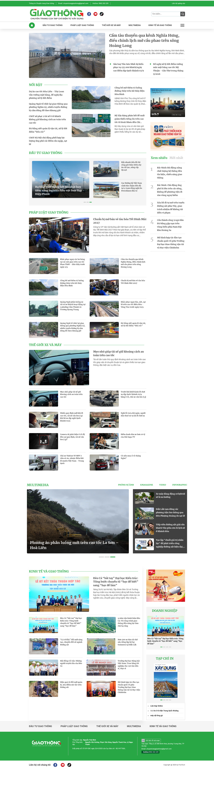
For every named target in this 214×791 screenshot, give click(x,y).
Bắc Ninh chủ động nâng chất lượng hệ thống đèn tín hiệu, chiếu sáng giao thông (169, 172)
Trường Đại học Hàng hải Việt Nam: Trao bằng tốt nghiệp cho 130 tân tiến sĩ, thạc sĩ (129, 665)
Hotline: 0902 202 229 (100, 3)
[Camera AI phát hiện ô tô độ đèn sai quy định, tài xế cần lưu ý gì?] (43, 441)
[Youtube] (95, 14)
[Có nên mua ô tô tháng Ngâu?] (104, 462)
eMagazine (146, 484)
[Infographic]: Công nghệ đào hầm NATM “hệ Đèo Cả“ (76, 545)
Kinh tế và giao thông (49, 571)
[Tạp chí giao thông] (56, 14)
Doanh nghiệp (164, 611)
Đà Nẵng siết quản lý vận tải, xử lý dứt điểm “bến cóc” (48, 130)
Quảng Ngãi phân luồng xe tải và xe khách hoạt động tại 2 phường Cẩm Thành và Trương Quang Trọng (72, 306)
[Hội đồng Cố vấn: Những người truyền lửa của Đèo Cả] (43, 668)
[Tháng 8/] (165, 681)
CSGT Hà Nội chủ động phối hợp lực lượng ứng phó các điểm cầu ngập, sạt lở (48, 141)
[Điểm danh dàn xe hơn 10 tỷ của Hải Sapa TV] (104, 441)
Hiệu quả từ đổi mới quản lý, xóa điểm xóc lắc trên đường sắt (71, 684)
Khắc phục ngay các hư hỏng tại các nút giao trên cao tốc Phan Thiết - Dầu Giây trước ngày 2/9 (72, 263)
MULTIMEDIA (135, 25)
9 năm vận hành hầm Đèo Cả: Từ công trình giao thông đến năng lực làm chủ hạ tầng (129, 622)
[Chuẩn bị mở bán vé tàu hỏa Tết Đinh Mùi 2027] (59, 235)
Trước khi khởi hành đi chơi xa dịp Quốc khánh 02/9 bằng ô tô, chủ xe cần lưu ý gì (133, 394)
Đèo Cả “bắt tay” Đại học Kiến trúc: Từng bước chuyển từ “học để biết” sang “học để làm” (115, 582)
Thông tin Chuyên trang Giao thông (41, 3)
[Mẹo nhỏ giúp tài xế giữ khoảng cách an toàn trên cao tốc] (59, 367)
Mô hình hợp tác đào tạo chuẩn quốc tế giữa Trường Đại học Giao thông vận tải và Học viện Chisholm (170, 242)
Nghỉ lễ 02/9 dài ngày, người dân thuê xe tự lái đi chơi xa (133, 414)
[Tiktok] (102, 14)
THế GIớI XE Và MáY (111, 25)
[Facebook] (89, 14)
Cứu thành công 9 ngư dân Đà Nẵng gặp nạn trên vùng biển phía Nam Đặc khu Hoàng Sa (170, 225)
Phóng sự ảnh (126, 484)
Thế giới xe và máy (45, 345)
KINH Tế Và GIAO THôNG (160, 25)
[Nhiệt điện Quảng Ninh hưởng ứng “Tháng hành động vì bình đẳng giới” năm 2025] (144, 544)
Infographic (179, 484)
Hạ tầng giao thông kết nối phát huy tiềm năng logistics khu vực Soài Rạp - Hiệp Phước (59, 190)
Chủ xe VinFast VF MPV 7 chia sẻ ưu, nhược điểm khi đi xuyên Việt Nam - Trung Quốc (72, 460)
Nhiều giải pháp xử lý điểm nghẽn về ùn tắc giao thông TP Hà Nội (170, 497)
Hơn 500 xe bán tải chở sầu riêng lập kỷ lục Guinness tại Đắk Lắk (128, 642)
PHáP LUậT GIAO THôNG (82, 25)
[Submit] (182, 14)
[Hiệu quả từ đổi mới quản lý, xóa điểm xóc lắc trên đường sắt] (43, 689)
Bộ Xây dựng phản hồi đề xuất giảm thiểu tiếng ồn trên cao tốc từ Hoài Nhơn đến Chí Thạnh (130, 119)
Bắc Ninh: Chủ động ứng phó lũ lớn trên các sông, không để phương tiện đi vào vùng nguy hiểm (169, 190)
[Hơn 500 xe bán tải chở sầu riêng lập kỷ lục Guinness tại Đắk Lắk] (101, 646)
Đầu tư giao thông (45, 153)
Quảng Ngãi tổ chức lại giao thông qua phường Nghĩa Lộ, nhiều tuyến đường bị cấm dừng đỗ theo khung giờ (48, 107)
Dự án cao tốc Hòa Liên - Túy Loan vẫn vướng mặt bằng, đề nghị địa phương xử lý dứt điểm (46, 94)
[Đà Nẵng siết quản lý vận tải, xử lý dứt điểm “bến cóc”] (104, 330)
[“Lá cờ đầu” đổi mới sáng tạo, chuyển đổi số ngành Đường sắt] (43, 646)
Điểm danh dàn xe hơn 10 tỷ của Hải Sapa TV (133, 435)
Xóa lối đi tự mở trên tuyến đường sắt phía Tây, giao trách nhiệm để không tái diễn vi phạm (170, 207)
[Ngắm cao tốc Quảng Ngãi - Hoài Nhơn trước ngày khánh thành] (144, 529)
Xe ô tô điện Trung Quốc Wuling (165, 711)
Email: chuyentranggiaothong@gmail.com (73, 3)
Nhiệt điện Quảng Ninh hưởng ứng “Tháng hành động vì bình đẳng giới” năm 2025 (168, 543)
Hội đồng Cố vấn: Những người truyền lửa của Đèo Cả (71, 663)
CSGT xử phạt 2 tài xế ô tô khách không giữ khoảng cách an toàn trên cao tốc (47, 119)
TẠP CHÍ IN (165, 658)
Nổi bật (35, 85)
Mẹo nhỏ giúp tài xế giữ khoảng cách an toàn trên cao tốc (118, 353)
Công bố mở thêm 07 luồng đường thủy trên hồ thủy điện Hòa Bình (130, 91)
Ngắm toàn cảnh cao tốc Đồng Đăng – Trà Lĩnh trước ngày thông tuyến (170, 512)
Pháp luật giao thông (48, 212)
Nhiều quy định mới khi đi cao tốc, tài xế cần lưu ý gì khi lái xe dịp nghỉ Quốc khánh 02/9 (71, 417)
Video (162, 484)
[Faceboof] (55, 765)
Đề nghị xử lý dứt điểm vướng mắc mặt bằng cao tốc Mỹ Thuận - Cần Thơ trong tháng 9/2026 (168, 69)
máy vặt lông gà (156, 716)
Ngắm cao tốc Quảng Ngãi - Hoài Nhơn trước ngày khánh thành (170, 528)
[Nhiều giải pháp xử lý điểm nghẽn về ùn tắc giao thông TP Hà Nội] (144, 498)
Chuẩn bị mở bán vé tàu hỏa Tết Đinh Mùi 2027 (119, 221)
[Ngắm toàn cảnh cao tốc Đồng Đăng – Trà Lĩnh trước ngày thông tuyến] (144, 513)
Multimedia (38, 485)
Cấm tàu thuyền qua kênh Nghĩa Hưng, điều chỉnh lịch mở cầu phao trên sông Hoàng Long (144, 40)
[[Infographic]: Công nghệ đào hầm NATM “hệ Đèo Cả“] (78, 521)
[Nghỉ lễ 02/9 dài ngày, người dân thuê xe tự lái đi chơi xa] (104, 420)
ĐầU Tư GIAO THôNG (53, 25)
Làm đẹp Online (156, 706)
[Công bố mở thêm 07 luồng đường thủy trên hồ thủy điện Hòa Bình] (91, 97)
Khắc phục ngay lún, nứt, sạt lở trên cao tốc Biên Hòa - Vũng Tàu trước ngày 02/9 (133, 304)
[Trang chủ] (32, 25)
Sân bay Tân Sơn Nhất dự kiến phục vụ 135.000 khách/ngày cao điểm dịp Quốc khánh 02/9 (128, 67)
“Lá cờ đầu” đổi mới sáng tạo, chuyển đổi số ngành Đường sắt (71, 642)
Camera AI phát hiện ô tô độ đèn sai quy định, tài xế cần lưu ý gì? (72, 437)
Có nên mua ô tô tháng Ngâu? (131, 457)
